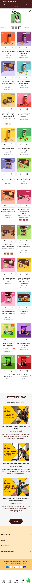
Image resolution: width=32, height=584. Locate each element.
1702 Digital (23, 561)
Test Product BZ (23, 308)
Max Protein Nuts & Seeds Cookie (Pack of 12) (23, 177)
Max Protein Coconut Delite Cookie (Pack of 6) (8, 310)
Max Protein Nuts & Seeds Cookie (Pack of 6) (23, 243)
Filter (4, 25)
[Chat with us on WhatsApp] (28, 580)
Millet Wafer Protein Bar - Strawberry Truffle (24, 208)
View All (16, 518)
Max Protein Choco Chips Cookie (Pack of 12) (8, 80)
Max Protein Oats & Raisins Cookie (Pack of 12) (8, 208)
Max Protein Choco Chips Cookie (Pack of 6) (8, 177)
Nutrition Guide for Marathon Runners (16, 460)
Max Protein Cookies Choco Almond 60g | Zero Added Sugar (8, 112)
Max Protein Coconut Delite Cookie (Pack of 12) (8, 277)
